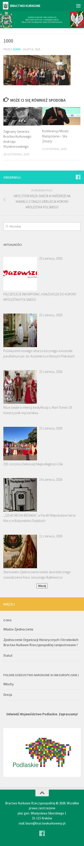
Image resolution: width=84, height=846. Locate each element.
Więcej (42, 586)
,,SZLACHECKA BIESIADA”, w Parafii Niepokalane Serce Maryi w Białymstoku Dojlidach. (39, 518)
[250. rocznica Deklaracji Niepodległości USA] (20, 443)
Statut (8, 655)
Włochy (8, 684)
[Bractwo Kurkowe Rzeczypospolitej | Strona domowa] (6, 5)
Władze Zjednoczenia (18, 629)
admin (17, 49)
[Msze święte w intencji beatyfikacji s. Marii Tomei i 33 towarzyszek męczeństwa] (20, 387)
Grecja (7, 694)
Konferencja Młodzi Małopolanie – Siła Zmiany (55, 136)
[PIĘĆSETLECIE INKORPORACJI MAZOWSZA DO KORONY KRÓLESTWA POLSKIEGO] (20, 274)
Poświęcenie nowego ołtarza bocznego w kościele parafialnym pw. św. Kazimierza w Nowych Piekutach (39, 353)
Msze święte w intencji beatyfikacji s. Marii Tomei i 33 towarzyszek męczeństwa (37, 410)
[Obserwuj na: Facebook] (78, 177)
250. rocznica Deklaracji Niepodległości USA (33, 464)
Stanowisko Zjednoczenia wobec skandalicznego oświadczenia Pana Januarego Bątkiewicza (37, 574)
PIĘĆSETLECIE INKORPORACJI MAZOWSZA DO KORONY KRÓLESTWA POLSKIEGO (39, 297)
